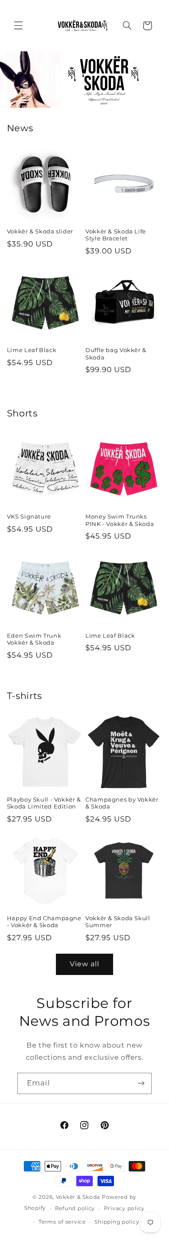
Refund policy (75, 1208)
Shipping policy (116, 1222)
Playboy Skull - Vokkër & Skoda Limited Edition (44, 803)
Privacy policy (124, 1208)
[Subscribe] (141, 1083)
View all (84, 964)
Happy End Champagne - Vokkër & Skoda (44, 921)
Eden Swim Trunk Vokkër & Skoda (34, 639)
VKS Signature (29, 516)
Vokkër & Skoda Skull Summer (117, 921)
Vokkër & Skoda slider (40, 231)
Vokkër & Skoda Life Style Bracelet (115, 235)
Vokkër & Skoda (78, 1197)
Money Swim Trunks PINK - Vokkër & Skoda (119, 520)
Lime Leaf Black (31, 350)
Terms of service (62, 1222)
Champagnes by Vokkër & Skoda (122, 803)
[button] (18, 26)
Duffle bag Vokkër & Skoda (115, 353)
